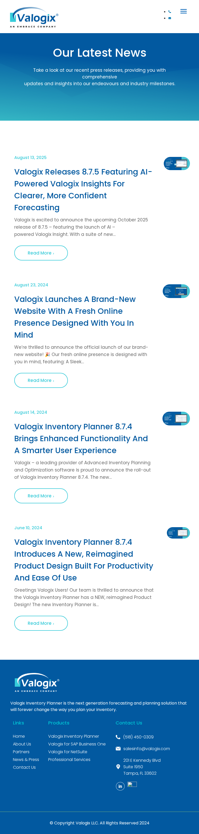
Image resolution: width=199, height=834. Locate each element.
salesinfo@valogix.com (146, 749)
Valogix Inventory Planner (73, 736)
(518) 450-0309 (138, 737)
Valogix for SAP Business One (77, 744)
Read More (40, 253)
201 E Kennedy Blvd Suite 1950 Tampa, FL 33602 (142, 766)
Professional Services (69, 760)
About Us (22, 744)
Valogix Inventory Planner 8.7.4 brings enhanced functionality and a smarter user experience (81, 438)
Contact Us (24, 767)
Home (19, 736)
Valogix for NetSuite (67, 752)
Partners (21, 752)
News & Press (26, 760)
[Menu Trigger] (183, 11)
